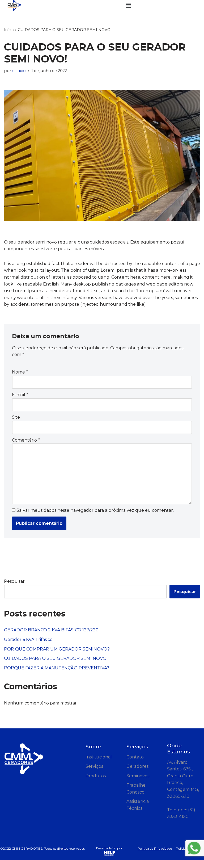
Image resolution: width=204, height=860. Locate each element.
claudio (19, 70)
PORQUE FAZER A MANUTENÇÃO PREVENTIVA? (56, 667)
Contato (135, 757)
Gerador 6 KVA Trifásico (28, 639)
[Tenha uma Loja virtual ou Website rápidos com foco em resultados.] (109, 853)
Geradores (137, 766)
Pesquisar (14, 581)
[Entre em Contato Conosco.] (194, 849)
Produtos (96, 775)
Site (16, 417)
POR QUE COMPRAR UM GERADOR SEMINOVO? (57, 649)
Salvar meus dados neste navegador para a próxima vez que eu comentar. (95, 510)
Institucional (99, 757)
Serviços (94, 766)
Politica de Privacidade (155, 848)
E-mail (20, 394)
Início (9, 29)
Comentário (26, 440)
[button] (128, 5)
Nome (20, 372)
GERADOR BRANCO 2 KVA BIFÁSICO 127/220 (51, 629)
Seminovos (137, 775)
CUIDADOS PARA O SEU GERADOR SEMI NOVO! (55, 658)
